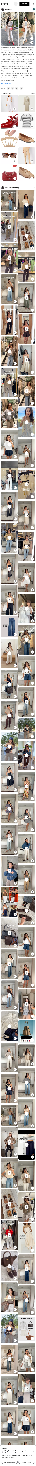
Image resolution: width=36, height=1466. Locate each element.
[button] (33, 4)
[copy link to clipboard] (21, 88)
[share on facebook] (8, 88)
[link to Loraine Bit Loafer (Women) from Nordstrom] (26, 173)
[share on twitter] (16, 88)
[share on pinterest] (12, 88)
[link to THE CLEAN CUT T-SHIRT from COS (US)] (26, 121)
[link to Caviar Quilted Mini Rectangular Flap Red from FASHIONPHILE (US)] (9, 173)
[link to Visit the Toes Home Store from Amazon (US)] (9, 138)
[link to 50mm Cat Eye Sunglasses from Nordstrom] (9, 155)
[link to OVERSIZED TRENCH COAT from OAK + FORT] (26, 103)
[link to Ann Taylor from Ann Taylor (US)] (26, 155)
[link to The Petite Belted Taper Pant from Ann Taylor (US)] (9, 103)
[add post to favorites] (31, 42)
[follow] (34, 9)
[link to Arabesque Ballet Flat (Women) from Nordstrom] (26, 138)
